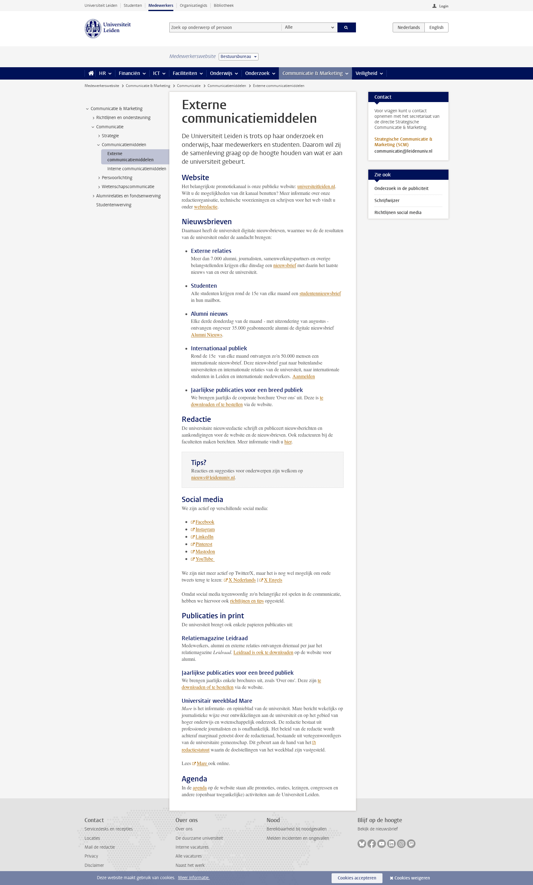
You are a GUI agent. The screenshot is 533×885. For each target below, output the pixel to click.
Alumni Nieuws (206, 334)
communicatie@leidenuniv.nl (403, 151)
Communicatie (188, 85)
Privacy (91, 856)
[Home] (90, 73)
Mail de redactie (100, 847)
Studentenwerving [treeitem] (113, 205)
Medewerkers (160, 5)
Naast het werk (190, 865)
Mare (202, 763)
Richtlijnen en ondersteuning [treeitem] (123, 118)
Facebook (205, 521)
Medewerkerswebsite (102, 85)
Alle (289, 27)
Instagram (205, 529)
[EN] (436, 27)
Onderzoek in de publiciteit (401, 188)
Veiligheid (366, 73)
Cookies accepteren (357, 878)
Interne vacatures (192, 847)
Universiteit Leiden (101, 5)
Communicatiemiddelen (227, 85)
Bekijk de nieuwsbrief (377, 829)
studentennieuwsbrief (320, 293)
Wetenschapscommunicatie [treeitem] (128, 187)
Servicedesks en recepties (109, 829)
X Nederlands (242, 579)
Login (443, 6)
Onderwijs (221, 73)
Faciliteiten (185, 73)
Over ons (184, 829)
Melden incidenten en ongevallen (297, 838)
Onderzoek (257, 73)
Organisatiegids (193, 5)
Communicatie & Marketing (313, 73)
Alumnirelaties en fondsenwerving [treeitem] (128, 196)
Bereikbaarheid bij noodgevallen (296, 829)
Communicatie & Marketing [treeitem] (117, 109)
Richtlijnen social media (397, 213)
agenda (200, 787)
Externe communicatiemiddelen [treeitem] (130, 157)
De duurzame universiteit (199, 838)
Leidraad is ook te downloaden (263, 652)
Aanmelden (303, 376)
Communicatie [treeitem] (109, 127)
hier (287, 441)
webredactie (205, 206)
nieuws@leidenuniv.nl (213, 477)
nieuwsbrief (284, 265)
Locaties (92, 838)
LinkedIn (204, 536)
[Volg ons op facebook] (371, 843)
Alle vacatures (189, 856)
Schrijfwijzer (386, 201)
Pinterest (204, 544)
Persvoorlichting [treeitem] (117, 178)
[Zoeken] (346, 27)
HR (102, 73)
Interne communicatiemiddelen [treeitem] (136, 169)
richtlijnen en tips (247, 600)
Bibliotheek (224, 5)
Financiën (129, 73)
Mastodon (205, 551)
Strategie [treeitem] (110, 136)
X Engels (273, 579)
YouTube (205, 558)
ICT (156, 73)
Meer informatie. (194, 878)
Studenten (133, 5)
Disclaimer (94, 865)
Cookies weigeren (412, 878)
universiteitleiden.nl (316, 186)
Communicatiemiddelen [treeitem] (124, 145)
